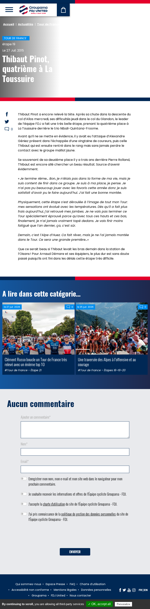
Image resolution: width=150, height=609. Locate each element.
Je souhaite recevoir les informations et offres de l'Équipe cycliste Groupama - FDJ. (77, 494)
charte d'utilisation (54, 504)
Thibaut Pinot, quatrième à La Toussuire (27, 68)
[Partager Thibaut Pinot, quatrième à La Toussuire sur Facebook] (10, 114)
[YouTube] (129, 590)
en (146, 590)
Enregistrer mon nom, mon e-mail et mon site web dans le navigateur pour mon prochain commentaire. (75, 481)
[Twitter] (124, 590)
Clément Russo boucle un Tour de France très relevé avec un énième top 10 (36, 361)
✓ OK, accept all (99, 604)
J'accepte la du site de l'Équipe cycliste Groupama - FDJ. (73, 504)
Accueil (8, 24)
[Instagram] (133, 590)
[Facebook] (120, 590)
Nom (24, 443)
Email (25, 461)
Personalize (123, 604)
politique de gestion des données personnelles (88, 514)
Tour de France (48, 24)
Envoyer (75, 551)
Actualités (25, 24)
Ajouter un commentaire (36, 417)
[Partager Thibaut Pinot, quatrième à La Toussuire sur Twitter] (10, 121)
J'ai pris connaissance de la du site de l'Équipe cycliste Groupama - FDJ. (78, 516)
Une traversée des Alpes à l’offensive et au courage (107, 361)
